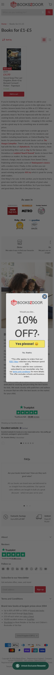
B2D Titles (13, 361)
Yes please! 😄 (27, 344)
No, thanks (27, 352)
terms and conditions (21, 371)
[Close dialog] (44, 296)
